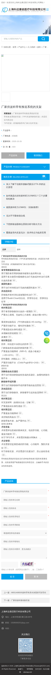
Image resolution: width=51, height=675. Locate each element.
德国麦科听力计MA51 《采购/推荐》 (23, 207)
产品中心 (22, 47)
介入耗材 (31, 47)
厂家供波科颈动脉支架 (20, 600)
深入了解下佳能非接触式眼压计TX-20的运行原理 (25, 185)
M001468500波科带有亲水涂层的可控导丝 (28, 592)
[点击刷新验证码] (27, 564)
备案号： (21, 669)
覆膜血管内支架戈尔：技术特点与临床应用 (26, 232)
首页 (14, 47)
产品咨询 (13, 155)
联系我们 (38, 155)
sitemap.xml (27, 672)
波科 (39, 47)
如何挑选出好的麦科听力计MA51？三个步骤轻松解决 (26, 197)
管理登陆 (30, 669)
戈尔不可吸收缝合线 (15, 216)
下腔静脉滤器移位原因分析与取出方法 (24, 224)
